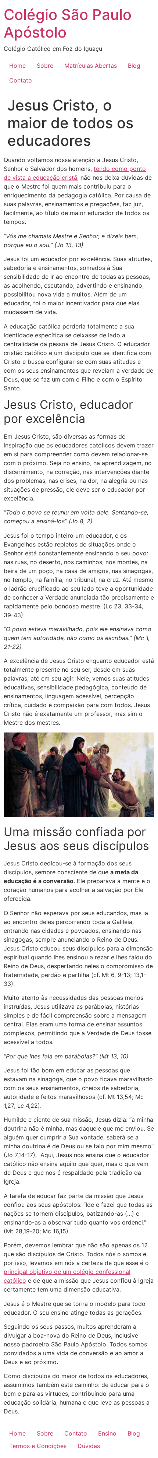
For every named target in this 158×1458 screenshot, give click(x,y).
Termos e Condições (38, 1446)
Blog (134, 65)
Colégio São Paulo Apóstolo (68, 23)
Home (17, 65)
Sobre (45, 65)
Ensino (107, 1433)
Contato (20, 80)
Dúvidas (89, 1446)
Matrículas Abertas (90, 65)
